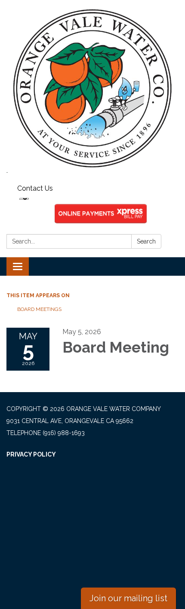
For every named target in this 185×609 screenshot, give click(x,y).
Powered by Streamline (47, 490)
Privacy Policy (31, 454)
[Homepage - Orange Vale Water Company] (92, 88)
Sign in (104, 490)
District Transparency (46, 466)
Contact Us (35, 188)
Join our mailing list (128, 598)
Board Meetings (39, 309)
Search (146, 241)
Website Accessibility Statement (63, 478)
